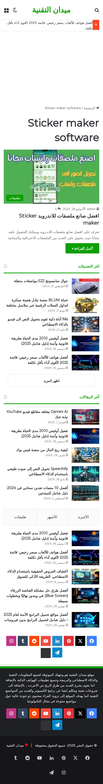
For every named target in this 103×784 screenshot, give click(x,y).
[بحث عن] (96, 11)
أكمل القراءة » (82, 248)
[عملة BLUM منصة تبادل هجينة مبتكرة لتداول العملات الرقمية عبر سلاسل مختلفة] (85, 305)
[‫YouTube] (46, 641)
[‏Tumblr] (23, 641)
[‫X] (80, 641)
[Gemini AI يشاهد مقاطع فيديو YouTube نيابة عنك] (85, 417)
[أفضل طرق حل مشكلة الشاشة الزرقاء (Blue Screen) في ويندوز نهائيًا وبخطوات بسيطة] (85, 595)
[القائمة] (6, 11)
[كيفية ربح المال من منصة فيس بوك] (85, 455)
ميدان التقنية (15, 745)
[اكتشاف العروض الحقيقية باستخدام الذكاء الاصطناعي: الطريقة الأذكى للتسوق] (85, 576)
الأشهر (52, 516)
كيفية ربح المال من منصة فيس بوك (42, 450)
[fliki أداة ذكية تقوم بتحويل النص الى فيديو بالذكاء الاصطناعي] (85, 324)
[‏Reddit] (34, 641)
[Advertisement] (51, 70)
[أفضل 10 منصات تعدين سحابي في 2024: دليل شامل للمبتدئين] (85, 493)
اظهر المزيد (52, 381)
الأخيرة (83, 516)
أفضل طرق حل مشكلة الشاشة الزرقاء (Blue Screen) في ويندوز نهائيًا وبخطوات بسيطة (37, 595)
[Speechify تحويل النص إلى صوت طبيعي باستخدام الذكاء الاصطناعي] (85, 474)
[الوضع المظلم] (15, 11)
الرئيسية (90, 108)
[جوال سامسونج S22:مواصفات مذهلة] (85, 286)
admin (91, 209)
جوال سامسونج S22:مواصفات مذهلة (41, 281)
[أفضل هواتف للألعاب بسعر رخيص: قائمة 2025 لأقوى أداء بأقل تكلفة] (85, 362)
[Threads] (46, 653)
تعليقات (20, 516)
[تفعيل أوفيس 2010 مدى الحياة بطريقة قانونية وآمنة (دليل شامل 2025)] (85, 343)
